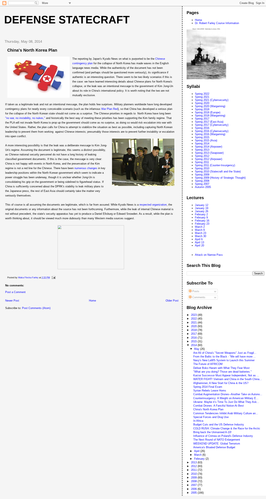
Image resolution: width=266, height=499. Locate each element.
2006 (194, 489)
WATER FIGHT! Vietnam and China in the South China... (227, 379)
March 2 (200, 226)
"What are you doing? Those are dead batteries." (222, 371)
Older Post (172, 300)
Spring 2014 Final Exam (207, 386)
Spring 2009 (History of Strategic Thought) (220, 177)
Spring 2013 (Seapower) (209, 152)
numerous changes (85, 168)
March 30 (200, 236)
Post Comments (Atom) (36, 308)
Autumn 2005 (203, 187)
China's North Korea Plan (208, 409)
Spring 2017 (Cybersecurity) (211, 124)
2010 (194, 473)
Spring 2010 (202, 168)
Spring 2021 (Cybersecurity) (211, 100)
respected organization (153, 204)
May (197, 348)
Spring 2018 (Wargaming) (210, 115)
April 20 (199, 245)
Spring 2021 (202, 96)
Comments (198, 297)
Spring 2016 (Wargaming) (210, 134)
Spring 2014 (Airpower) (208, 146)
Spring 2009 (202, 174)
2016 (194, 337)
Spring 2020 (202, 103)
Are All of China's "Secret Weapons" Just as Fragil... (224, 352)
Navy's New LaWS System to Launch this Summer (224, 360)
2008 (194, 481)
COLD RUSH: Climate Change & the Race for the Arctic (226, 428)
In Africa (198, 420)
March (198, 454)
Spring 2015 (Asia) (206, 140)
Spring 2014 (202, 143)
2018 (194, 330)
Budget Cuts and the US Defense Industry (218, 424)
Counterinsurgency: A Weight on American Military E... (226, 398)
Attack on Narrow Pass (209, 254)
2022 (194, 318)
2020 (194, 326)
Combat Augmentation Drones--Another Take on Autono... (227, 394)
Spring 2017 (202, 118)
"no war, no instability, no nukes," (25, 118)
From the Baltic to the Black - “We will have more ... (224, 356)
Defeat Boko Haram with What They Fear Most (221, 367)
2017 (194, 333)
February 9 (201, 217)
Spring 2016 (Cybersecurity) (211, 131)
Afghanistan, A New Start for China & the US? (220, 383)
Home (92, 300)
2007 (194, 485)
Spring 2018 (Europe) (207, 112)
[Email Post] (53, 277)
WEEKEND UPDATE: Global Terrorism (216, 443)
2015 (194, 341)
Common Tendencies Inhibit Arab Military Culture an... (225, 413)
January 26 (201, 211)
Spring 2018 (202, 109)
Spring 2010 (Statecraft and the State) (218, 171)
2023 (194, 314)
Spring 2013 (202, 149)
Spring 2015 (202, 137)
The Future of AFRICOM (208, 364)
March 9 (200, 229)
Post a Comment (15, 292)
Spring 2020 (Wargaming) (210, 106)
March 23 (200, 233)
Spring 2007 (202, 183)
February (200, 458)
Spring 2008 (202, 180)
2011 (194, 469)
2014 (194, 345)
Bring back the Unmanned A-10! (212, 432)
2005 (194, 492)
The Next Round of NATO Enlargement (216, 439)
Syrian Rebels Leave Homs (209, 390)
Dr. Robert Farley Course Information (217, 23)
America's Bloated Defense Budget (214, 447)
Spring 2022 (202, 93)
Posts (195, 291)
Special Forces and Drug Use (211, 417)
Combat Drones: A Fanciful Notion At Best (218, 405)
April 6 (199, 239)
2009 (194, 477)
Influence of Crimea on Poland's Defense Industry (223, 435)
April (197, 451)
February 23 (202, 223)
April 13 (199, 242)
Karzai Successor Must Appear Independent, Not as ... (226, 375)
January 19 (201, 208)
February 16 (202, 220)
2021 (194, 322)
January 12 (201, 205)
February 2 (201, 214)
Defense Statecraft (67, 20)
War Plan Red (109, 108)
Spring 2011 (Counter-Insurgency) (215, 165)
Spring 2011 (202, 162)
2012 (194, 466)
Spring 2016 (202, 128)
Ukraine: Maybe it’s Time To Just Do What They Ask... (226, 401)
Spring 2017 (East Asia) (209, 121)
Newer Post (12, 300)
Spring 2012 (202, 155)
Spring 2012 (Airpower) (208, 159)
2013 (194, 462)
